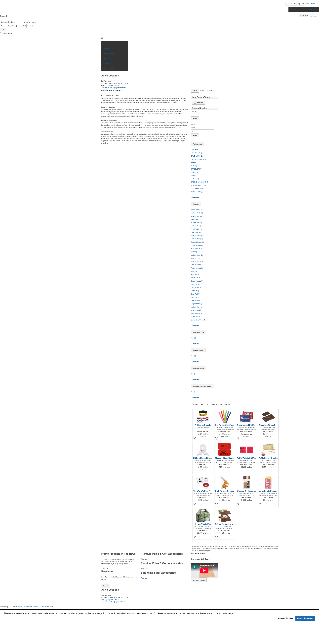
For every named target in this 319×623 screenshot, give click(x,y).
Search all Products (30, 22)
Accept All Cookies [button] (305, 618)
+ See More (195, 197)
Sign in (293, 9)
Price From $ (12, 26)
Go (3, 29)
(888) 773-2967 (111, 85)
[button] (303, 15)
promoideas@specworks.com (116, 88)
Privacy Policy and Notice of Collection (26, 606)
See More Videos (199, 580)
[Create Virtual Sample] (195, 438)
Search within (7, 33)
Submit (105, 586)
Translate (314, 3)
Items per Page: (198, 404)
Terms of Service (47, 606)
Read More (144, 559)
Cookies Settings (285, 618)
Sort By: (215, 404)
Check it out (105, 568)
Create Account (311, 9)
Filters (195, 91)
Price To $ (30, 26)
